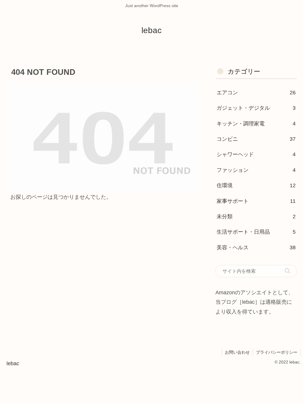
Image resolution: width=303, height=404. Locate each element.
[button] (287, 270)
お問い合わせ (237, 352)
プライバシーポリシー (276, 352)
